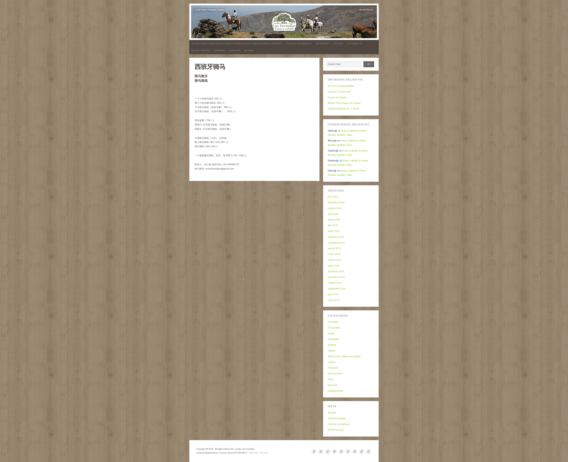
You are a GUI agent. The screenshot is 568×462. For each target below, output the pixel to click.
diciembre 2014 (336, 271)
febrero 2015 (334, 260)
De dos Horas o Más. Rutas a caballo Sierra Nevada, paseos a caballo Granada (237, 43)
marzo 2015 (334, 254)
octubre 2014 (335, 282)
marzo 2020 (334, 219)
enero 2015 (334, 265)
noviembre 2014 (336, 277)
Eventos (332, 344)
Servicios (333, 385)
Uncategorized (335, 390)
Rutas (331, 379)
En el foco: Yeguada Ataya (341, 85)
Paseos (332, 362)
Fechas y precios (200, 50)
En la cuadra (334, 327)
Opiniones (219, 50)
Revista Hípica (335, 373)
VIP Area (338, 43)
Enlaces (248, 50)
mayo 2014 (333, 300)
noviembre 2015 (336, 242)
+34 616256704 (365, 10)
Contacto (234, 50)
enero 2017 (334, 231)
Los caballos (354, 43)
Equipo (331, 333)
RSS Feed (253, 453)
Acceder (332, 412)
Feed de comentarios (339, 424)
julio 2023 (333, 196)
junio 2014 (333, 294)
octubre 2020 (335, 208)
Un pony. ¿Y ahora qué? (339, 91)
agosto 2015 (334, 248)
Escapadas (322, 43)
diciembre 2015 (336, 237)
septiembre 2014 (337, 288)
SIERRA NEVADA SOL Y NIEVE (343, 108)
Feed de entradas (337, 418)
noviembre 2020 (336, 202)
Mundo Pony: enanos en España (344, 103)
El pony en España (337, 97)
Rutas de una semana (298, 43)
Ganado (331, 350)
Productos (333, 367)
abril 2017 (333, 225)
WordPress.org (335, 429)
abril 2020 (333, 214)
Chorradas (333, 322)
